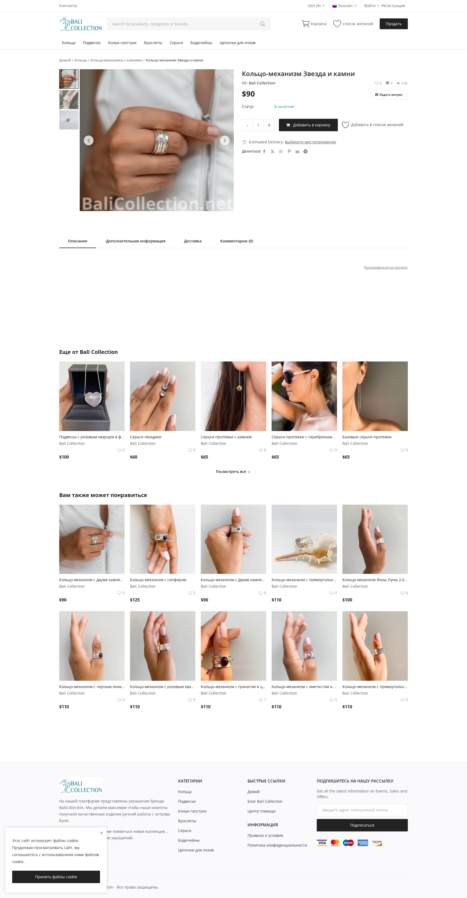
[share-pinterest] (289, 151)
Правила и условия (265, 835)
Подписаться (362, 825)
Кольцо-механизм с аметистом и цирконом (304, 686)
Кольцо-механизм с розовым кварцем (162, 686)
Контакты (68, 5)
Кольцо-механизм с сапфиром (158, 579)
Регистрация (393, 5)
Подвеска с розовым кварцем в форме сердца (92, 436)
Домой (65, 60)
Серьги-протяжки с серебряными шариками (304, 436)
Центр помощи (262, 811)
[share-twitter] (273, 151)
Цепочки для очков (237, 42)
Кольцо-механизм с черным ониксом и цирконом (92, 686)
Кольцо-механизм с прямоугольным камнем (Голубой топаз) (375, 686)
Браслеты (153, 42)
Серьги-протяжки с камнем (226, 436)
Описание (77, 241)
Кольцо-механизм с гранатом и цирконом (233, 686)
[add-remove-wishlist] (116, 369)
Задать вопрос (391, 94)
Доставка (193, 241)
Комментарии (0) (236, 241)
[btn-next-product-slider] (225, 140)
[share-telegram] (305, 151)
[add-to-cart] (116, 383)
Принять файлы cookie (56, 876)
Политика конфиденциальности (277, 845)
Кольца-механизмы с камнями (116, 60)
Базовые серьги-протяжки (367, 436)
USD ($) (315, 5)
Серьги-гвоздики (145, 436)
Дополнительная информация (135, 241)
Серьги (176, 42)
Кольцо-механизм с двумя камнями (92, 579)
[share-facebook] (264, 151)
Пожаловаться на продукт (386, 267)
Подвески (92, 42)
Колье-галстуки (122, 42)
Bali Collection (262, 82)
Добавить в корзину (311, 124)
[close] (101, 832)
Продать (394, 23)
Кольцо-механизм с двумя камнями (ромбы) (233, 579)
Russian (346, 5)
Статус (248, 106)
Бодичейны (201, 42)
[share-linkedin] (297, 151)
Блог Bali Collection (265, 801)
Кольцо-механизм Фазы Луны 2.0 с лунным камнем (375, 579)
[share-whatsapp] (281, 151)
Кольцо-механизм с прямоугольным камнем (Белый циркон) (304, 579)
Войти (370, 5)
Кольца (68, 42)
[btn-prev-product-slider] (89, 140)
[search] (263, 24)
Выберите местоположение (310, 141)
